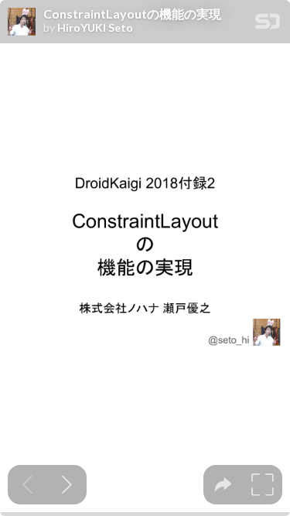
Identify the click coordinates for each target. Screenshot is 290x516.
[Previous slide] (27, 484)
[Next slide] (66, 484)
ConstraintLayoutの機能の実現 (132, 14)
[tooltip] (223, 484)
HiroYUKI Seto (95, 27)
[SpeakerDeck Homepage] (267, 24)
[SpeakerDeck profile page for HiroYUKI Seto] (22, 22)
